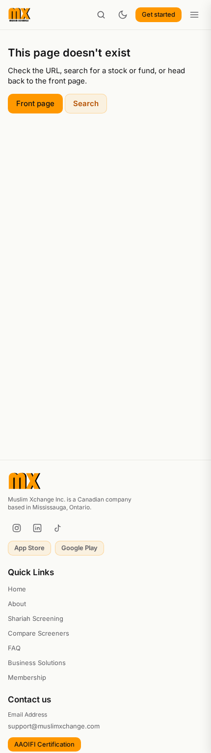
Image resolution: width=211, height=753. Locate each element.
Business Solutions (37, 663)
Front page (35, 103)
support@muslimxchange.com (54, 726)
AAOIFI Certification (44, 744)
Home (17, 589)
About (17, 604)
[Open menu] (194, 15)
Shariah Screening (35, 618)
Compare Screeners (38, 633)
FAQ (14, 648)
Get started (158, 14)
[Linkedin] (37, 528)
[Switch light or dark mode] (123, 15)
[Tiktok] (58, 528)
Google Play (79, 548)
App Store (29, 548)
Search (86, 103)
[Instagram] (17, 528)
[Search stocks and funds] (101, 15)
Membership (27, 677)
